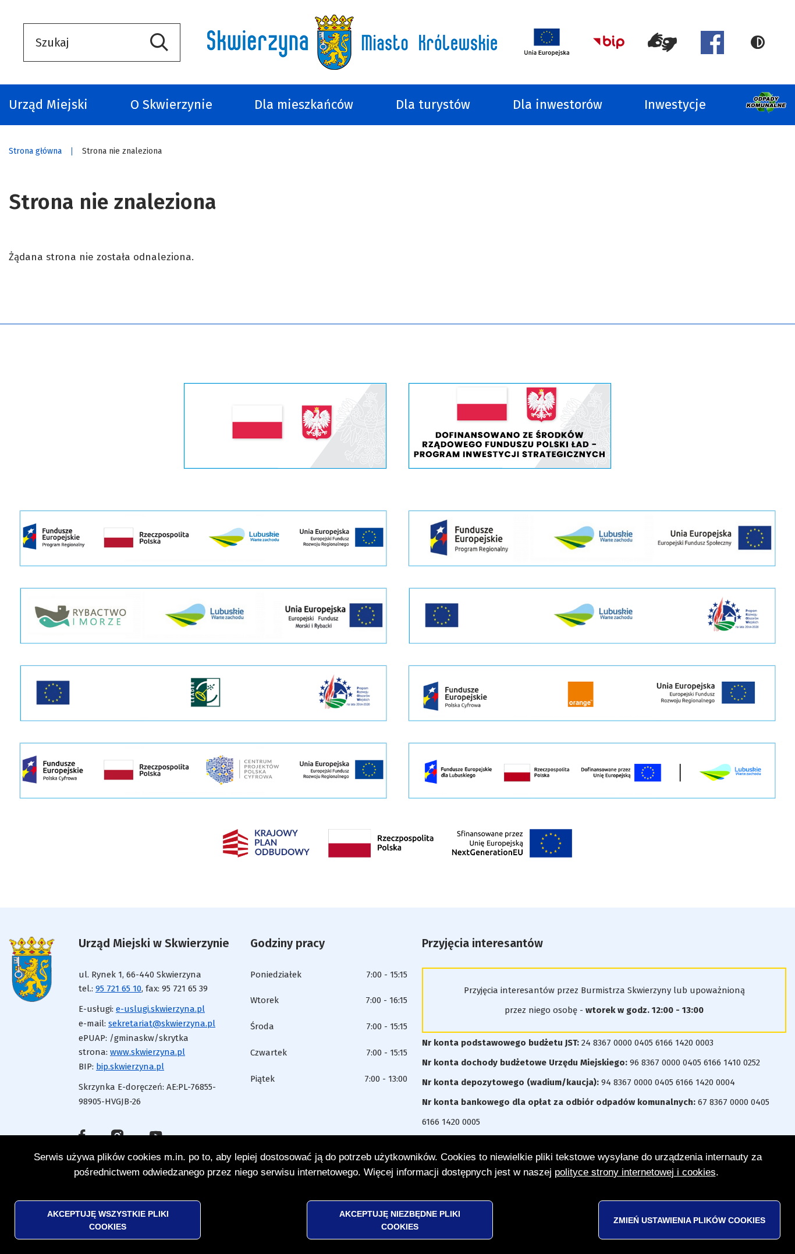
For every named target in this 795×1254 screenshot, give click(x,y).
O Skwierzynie (171, 104)
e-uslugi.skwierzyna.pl (160, 1009)
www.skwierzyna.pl (147, 1052)
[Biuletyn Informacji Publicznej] (608, 42)
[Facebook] (712, 42)
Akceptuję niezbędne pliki (399, 1220)
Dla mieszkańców (303, 104)
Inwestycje (675, 104)
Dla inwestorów (557, 104)
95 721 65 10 (118, 988)
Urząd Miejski (48, 104)
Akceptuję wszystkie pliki (108, 1220)
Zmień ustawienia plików (689, 1219)
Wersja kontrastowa (761, 42)
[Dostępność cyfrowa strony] (662, 42)
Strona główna (35, 151)
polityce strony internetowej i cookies (635, 1172)
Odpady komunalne (767, 104)
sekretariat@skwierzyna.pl (161, 1023)
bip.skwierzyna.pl (130, 1066)
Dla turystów (433, 104)
